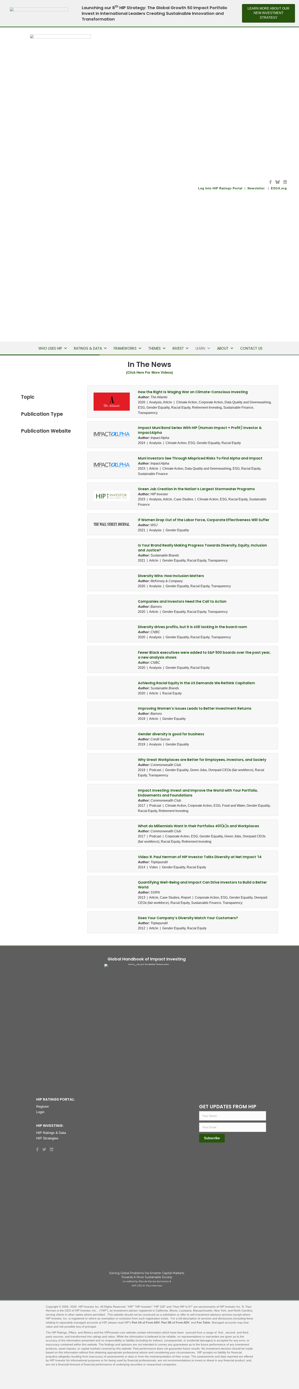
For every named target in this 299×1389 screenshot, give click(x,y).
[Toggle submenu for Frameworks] (140, 348)
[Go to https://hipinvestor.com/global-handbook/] (146, 1123)
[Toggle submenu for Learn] (208, 348)
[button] (212, 1138)
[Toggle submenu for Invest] (187, 348)
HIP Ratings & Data (51, 1133)
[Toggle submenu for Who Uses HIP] (65, 348)
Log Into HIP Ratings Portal (220, 188)
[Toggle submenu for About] (232, 348)
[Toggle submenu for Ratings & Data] (105, 348)
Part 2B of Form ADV (175, 1322)
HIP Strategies (47, 1138)
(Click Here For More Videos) (149, 372)
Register (42, 1107)
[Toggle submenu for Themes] (164, 348)
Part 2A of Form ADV (146, 1322)
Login (40, 1112)
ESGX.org (279, 188)
